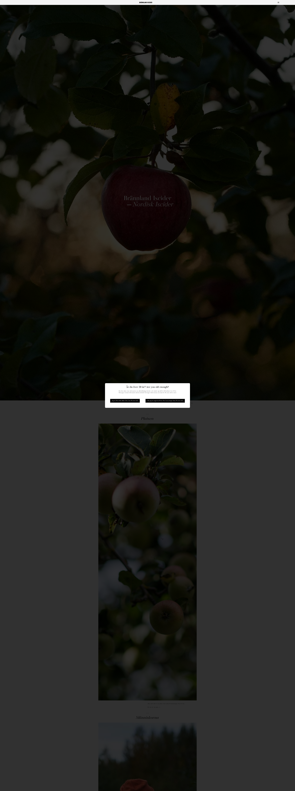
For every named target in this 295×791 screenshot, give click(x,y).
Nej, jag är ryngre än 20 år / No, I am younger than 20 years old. (165, 400)
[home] (145, 2)
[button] (278, 2)
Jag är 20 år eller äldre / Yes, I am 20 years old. (125, 400)
